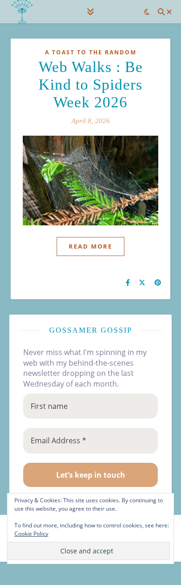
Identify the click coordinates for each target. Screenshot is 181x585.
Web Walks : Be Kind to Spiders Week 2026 (91, 85)
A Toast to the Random (90, 52)
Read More (90, 246)
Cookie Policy (31, 534)
